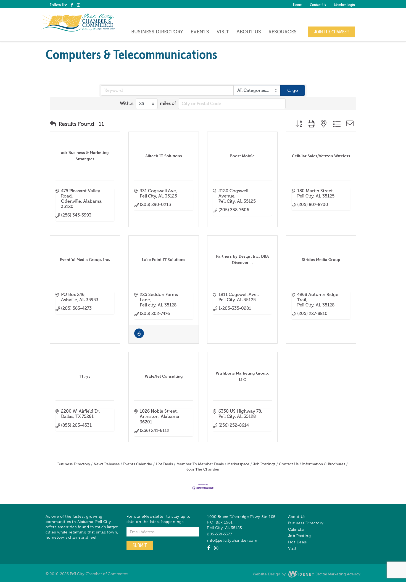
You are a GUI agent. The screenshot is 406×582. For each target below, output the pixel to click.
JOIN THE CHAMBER (331, 31)
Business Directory (157, 32)
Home (297, 5)
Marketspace (238, 464)
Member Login (344, 5)
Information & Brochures (323, 464)
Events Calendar (137, 464)
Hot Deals (164, 464)
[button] (53, 124)
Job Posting (299, 535)
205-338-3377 (219, 534)
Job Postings (264, 464)
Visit (223, 32)
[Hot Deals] (139, 336)
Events (200, 32)
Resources (282, 32)
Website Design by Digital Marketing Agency (306, 574)
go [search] (295, 90)
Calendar (296, 529)
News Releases (107, 464)
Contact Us (318, 5)
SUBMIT (140, 545)
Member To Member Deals (200, 464)
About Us (248, 32)
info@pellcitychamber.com (232, 540)
